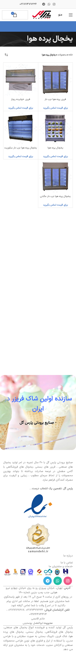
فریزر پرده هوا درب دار (55, 99)
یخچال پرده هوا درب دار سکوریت (20, 148)
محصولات (62, 55)
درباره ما (68, 556)
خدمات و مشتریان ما (61, 566)
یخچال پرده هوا (55, 148)
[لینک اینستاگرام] (54, 4)
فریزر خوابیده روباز (20, 99)
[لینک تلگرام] (43, 4)
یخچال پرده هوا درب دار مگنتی (55, 196)
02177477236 (28, 4)
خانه (71, 55)
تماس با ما (67, 563)
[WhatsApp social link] (49, 4)
